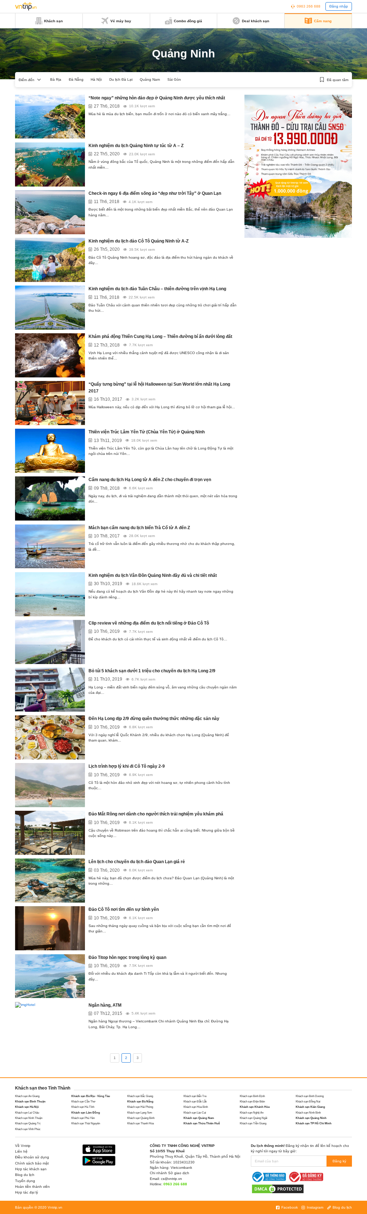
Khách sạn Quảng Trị (27, 1123)
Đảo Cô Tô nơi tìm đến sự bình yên (124, 909)
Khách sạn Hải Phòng (140, 1107)
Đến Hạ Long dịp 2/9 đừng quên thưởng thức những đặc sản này (154, 718)
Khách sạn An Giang (27, 1096)
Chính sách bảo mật (32, 1163)
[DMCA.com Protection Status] (278, 1189)
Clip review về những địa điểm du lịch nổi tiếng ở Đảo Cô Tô (149, 623)
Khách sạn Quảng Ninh (311, 1118)
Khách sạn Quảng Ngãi (253, 1118)
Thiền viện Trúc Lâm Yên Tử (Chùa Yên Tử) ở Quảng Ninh (147, 431)
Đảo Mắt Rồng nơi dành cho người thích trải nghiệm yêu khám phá (156, 814)
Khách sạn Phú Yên (83, 1118)
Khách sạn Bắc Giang (140, 1096)
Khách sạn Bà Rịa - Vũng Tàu (90, 1096)
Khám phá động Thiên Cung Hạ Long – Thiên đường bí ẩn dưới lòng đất (160, 336)
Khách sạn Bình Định (252, 1096)
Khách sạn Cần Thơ (83, 1101)
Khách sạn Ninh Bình (308, 1112)
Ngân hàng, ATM (105, 1005)
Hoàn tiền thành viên (32, 1187)
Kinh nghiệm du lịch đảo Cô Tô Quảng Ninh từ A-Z (139, 241)
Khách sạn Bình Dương (310, 1096)
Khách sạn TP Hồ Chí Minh (314, 1123)
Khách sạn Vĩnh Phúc (27, 1129)
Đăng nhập (338, 6)
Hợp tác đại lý (26, 1192)
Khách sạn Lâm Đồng (85, 1112)
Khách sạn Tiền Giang (253, 1123)
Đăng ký (339, 1161)
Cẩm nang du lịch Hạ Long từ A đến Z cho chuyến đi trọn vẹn (150, 479)
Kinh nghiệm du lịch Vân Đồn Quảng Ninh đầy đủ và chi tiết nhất (153, 575)
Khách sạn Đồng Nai (308, 1101)
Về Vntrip (22, 1146)
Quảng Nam (150, 79)
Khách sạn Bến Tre (195, 1096)
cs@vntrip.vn (171, 1179)
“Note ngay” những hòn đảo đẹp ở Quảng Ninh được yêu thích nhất (157, 97)
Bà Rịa (55, 79)
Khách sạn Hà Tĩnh (82, 1107)
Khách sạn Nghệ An (251, 1112)
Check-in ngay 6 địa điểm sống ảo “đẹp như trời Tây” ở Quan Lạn (155, 193)
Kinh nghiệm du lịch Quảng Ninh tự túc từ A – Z (136, 145)
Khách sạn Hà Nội (27, 1107)
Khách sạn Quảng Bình (140, 1118)
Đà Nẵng (76, 79)
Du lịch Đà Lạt (121, 79)
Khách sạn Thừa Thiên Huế (202, 1123)
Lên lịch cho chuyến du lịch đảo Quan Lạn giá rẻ (137, 861)
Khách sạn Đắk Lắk (195, 1101)
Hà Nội (96, 79)
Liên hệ (21, 1151)
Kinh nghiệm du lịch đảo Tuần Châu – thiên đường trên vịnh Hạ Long (157, 288)
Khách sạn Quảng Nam (199, 1118)
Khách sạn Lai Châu (27, 1112)
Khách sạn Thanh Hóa (140, 1123)
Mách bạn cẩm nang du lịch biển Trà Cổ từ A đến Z (139, 527)
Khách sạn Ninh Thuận (28, 1118)
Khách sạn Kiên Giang (310, 1107)
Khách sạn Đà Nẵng (140, 1101)
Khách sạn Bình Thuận (30, 1101)
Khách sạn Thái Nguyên (85, 1123)
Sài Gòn (174, 79)
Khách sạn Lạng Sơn (139, 1112)
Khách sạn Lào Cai (195, 1112)
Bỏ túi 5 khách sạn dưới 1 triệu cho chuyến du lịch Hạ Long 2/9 (152, 670)
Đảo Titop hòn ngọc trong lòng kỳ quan (127, 957)
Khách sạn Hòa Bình (196, 1107)
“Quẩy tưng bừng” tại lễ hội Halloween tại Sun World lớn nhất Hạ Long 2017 (159, 387)
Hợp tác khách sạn (31, 1169)
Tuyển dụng (25, 1181)
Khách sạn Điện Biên (252, 1101)
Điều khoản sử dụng (32, 1157)
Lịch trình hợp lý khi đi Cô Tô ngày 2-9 (127, 766)
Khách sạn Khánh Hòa (255, 1107)
